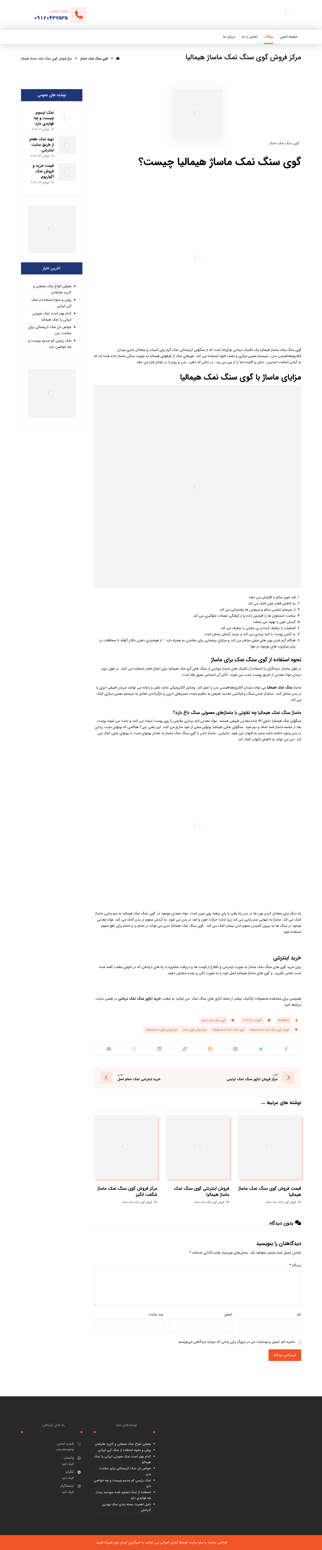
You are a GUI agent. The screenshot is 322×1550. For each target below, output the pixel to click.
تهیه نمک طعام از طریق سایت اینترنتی (41, 144)
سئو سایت (196, 1542)
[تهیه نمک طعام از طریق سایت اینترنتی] (67, 145)
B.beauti (284, 1020)
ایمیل (228, 1314)
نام (299, 1314)
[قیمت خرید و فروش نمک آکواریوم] (67, 172)
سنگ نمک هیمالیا (279, 687)
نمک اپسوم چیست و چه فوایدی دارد (44, 118)
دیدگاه (295, 1265)
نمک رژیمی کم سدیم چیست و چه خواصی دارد (49, 344)
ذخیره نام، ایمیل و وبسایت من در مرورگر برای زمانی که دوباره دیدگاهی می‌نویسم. (236, 1342)
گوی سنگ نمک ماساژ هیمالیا (228, 1030)
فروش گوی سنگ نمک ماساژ (281, 1202)
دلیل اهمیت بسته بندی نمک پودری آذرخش (126, 1507)
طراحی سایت (217, 1542)
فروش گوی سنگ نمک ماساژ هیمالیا (269, 1030)
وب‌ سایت (156, 1314)
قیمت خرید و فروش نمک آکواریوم (43, 171)
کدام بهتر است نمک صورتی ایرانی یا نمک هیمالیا (51, 316)
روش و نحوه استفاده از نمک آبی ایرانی (51, 303)
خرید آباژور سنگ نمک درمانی (139, 998)
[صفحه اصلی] (118, 58)
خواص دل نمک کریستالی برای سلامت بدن (49, 330)
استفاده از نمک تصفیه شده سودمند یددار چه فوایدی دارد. (123, 1495)
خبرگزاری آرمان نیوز (127, 1542)
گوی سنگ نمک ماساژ (213, 1020)
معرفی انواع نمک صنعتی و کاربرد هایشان (52, 289)
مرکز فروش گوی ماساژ (195, 1030)
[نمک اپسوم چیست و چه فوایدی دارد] (67, 119)
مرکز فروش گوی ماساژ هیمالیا (161, 1030)
